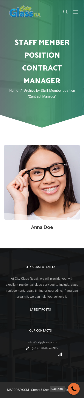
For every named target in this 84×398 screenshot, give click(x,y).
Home (13, 91)
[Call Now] (74, 389)
